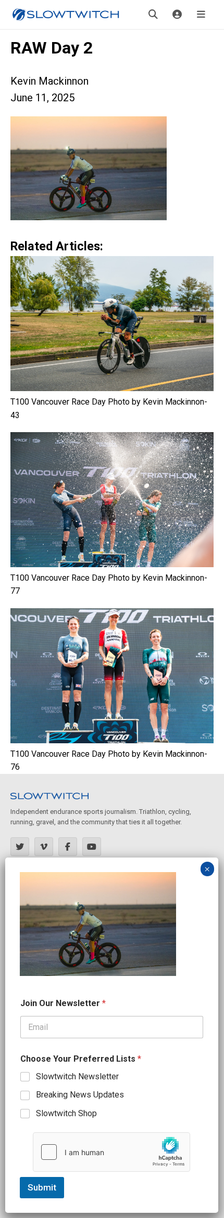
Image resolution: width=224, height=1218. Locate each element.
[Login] (177, 14)
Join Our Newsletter (63, 1003)
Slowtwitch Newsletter (77, 1076)
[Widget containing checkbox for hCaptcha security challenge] (111, 1152)
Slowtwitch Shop (66, 1113)
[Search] (153, 14)
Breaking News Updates (80, 1095)
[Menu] (201, 14)
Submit (42, 1187)
